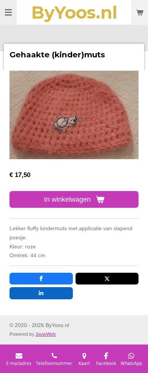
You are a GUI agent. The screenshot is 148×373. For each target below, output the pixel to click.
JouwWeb (45, 334)
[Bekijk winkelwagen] (139, 12)
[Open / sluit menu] (8, 12)
